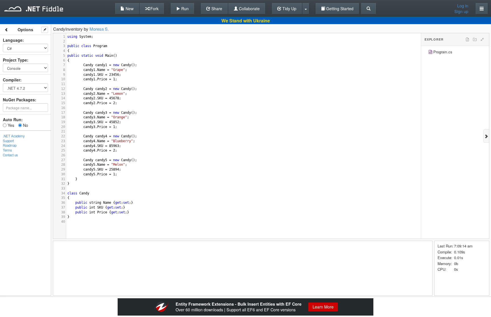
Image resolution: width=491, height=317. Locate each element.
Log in (462, 6)
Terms (7, 150)
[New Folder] (474, 39)
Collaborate (249, 8)
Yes (10, 125)
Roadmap (9, 145)
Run (184, 8)
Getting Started (339, 8)
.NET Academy (14, 136)
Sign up (461, 11)
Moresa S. (99, 29)
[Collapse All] (482, 39)
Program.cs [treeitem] (442, 51)
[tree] (455, 52)
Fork (154, 8)
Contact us (10, 155)
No (25, 125)
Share (216, 8)
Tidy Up (288, 8)
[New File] (467, 39)
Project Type (15, 60)
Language (12, 40)
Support (8, 140)
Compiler (11, 80)
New (129, 8)
